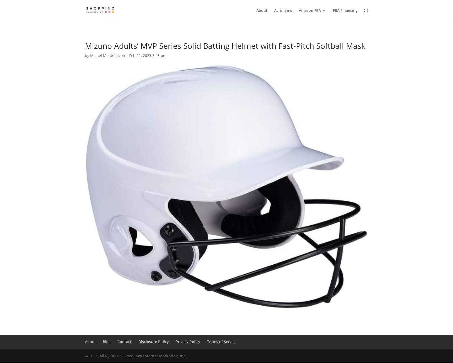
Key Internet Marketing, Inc (160, 355)
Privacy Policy (188, 341)
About (261, 11)
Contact (124, 341)
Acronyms (283, 11)
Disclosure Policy (153, 341)
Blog (107, 341)
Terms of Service (221, 341)
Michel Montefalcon (107, 55)
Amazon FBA (310, 11)
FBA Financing (345, 11)
